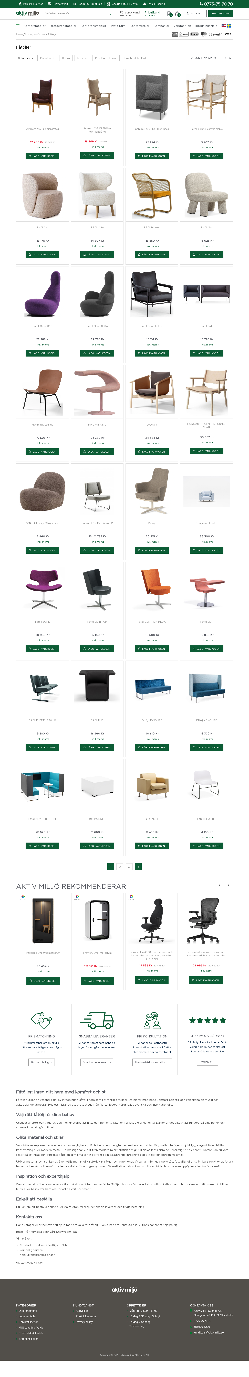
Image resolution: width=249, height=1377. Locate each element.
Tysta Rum (118, 25)
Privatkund (152, 13)
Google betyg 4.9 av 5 (125, 4)
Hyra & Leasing (156, 4)
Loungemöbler (35, 34)
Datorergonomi (28, 1310)
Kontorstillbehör (28, 1321)
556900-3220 (202, 1326)
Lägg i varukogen (99, 550)
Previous (219, 885)
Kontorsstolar (139, 25)
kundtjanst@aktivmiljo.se (209, 1332)
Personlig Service (33, 4)
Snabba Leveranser (95, 1062)
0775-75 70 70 (218, 4)
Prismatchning (40, 1062)
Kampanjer (161, 25)
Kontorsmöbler (35, 25)
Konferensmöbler (93, 25)
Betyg (66, 58)
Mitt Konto (196, 13)
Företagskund (130, 13)
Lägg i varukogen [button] (44, 156)
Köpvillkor (82, 1310)
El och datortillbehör (31, 1333)
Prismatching (60, 4)
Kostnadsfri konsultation (151, 1062)
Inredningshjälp (206, 25)
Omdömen (206, 1061)
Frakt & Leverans (86, 1316)
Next (228, 885)
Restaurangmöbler (63, 25)
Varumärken (182, 25)
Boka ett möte (221, 13)
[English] (224, 26)
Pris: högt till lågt (135, 58)
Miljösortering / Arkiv (31, 1327)
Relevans (27, 58)
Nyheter (82, 58)
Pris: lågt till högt (106, 58)
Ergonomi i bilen (28, 1338)
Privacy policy (84, 1321)
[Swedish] (229, 26)
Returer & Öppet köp (89, 4)
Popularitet (47, 58)
